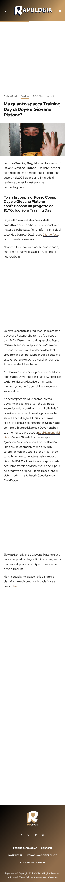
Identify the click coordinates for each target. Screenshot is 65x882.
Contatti (46, 848)
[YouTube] (43, 835)
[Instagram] (36, 835)
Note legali (15, 855)
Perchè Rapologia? (25, 848)
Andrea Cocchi (11, 96)
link (15, 586)
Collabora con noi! (32, 862)
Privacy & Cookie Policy (42, 855)
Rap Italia (25, 96)
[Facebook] (21, 835)
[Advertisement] (32, 60)
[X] (28, 835)
